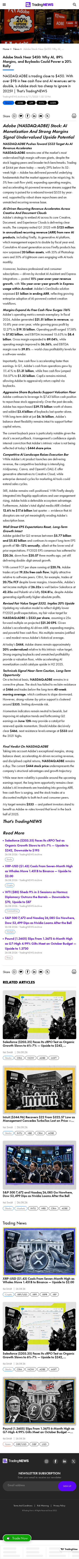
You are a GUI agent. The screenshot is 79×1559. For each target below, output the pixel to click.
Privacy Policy (59, 1505)
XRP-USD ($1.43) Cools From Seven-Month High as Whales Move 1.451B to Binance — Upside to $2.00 (39, 871)
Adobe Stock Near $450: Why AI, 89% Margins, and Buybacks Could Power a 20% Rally (44, 49)
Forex (9, 957)
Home (6, 49)
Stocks (8, 102)
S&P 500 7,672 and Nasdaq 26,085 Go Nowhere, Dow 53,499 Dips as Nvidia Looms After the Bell (40, 920)
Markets (10, 931)
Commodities (12, 910)
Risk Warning (43, 1505)
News (16, 49)
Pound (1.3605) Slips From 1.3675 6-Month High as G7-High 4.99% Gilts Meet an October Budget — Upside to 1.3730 (40, 943)
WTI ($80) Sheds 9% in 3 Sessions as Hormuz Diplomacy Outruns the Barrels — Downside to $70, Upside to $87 (37, 897)
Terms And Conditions (23, 1505)
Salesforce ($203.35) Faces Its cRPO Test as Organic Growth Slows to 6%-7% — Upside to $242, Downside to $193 (36, 845)
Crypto (10, 885)
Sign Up (67, 1486)
